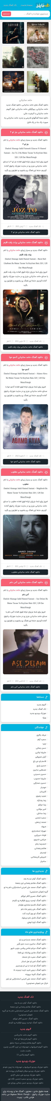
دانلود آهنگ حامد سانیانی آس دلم (26, 582)
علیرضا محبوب (40, 778)
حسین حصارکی (40, 783)
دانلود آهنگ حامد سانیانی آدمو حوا (26, 357)
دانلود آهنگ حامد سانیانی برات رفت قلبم (23, 242)
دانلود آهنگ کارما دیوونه (36, 974)
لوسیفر (43, 852)
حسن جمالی (41, 748)
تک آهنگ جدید (10, 5)
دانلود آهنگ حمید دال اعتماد (34, 957)
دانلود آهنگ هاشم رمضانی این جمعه (30, 883)
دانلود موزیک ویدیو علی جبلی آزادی (26, 1075)
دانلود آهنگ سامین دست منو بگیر (31, 944)
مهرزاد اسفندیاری (39, 831)
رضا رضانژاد (41, 800)
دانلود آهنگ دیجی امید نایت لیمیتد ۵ (30, 970)
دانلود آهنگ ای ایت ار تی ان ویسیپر (31, 965)
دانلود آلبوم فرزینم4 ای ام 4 (25, 1039)
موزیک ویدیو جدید (38, 713)
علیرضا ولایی (40, 752)
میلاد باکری (41, 735)
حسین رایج (41, 765)
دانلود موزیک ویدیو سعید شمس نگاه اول (25, 1079)
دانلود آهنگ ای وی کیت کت (34, 913)
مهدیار (43, 787)
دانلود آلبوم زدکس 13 (25, 1054)
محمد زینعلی (40, 822)
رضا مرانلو (42, 805)
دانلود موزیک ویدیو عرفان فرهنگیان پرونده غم (25, 1071)
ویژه (44, 717)
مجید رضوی (41, 796)
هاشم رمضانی (40, 848)
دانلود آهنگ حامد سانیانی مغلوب (27, 472)
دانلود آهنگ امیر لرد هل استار (34, 961)
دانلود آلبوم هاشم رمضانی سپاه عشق (25, 1043)
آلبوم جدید (41, 704)
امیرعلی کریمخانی (38, 857)
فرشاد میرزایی (40, 835)
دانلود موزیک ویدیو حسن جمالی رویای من (25, 1083)
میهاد (43, 826)
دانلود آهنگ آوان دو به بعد (35, 878)
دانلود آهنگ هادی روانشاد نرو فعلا (32, 952)
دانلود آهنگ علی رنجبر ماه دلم (33, 909)
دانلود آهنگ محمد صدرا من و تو (32, 939)
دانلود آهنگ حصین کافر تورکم (33, 896)
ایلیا (44, 744)
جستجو (6, 13)
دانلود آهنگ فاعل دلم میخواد (34, 918)
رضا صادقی (41, 813)
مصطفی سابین (39, 770)
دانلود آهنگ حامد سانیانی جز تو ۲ (26, 132)
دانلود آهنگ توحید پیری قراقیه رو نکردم (29, 900)
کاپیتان (43, 791)
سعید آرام (42, 739)
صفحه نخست (26, 5)
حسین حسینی (40, 774)
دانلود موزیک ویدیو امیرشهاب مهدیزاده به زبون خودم (25, 1067)
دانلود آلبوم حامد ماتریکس (25, 1035)
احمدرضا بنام (40, 844)
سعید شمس (40, 818)
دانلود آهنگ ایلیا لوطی (36, 922)
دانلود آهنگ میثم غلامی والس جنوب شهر (28, 948)
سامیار (43, 861)
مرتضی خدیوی (40, 839)
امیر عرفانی (41, 809)
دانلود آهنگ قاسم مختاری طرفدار (32, 905)
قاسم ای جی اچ (39, 761)
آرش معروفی (40, 757)
